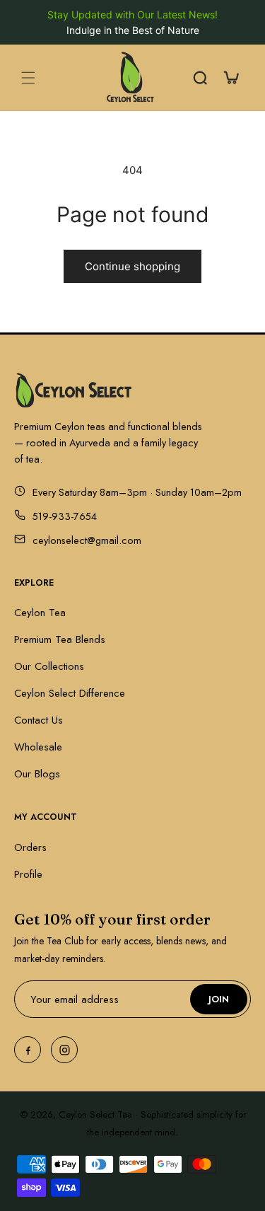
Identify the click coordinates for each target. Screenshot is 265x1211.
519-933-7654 (65, 516)
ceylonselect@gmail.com (87, 540)
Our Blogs (37, 774)
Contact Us (38, 720)
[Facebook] (27, 1049)
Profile (28, 874)
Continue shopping (132, 266)
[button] (28, 77)
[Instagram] (64, 1049)
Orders (30, 847)
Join (218, 999)
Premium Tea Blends (59, 639)
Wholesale (38, 747)
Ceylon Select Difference (69, 693)
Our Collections (49, 666)
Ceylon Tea (40, 612)
